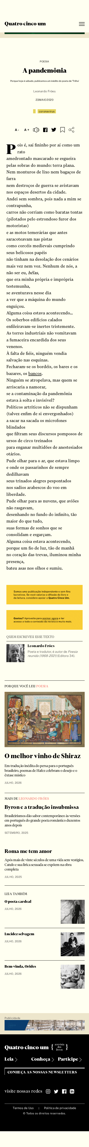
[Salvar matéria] (62, 130)
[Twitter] (56, 1091)
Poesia (44, 61)
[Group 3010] (44, 620)
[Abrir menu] (82, 24)
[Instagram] (48, 1091)
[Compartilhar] (71, 130)
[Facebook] (64, 1091)
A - (17, 130)
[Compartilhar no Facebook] (45, 130)
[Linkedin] (72, 1091)
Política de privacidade (60, 1108)
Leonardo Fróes (44, 91)
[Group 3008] (44, 595)
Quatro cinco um (25, 24)
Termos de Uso (23, 1108)
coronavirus (47, 111)
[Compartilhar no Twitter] (53, 130)
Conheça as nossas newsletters (42, 1072)
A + (26, 130)
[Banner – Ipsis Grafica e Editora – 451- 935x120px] (45, 1025)
